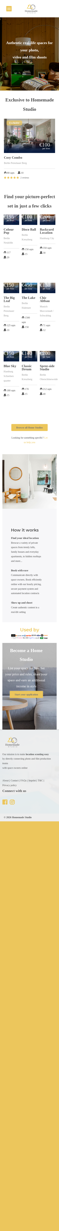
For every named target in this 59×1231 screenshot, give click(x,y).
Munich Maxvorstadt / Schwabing (46, 311)
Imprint (32, 780)
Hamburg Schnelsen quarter (9, 376)
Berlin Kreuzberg (27, 237)
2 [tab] (29, 82)
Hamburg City (47, 238)
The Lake (28, 298)
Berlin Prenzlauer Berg (15, 163)
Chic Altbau (45, 299)
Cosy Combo (13, 157)
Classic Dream (27, 367)
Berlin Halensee (26, 305)
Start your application (26, 694)
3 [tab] (31, 82)
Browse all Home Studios (29, 427)
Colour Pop (9, 231)
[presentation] (5, 140)
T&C (40, 780)
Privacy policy (9, 785)
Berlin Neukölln (8, 240)
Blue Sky (10, 366)
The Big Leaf (9, 299)
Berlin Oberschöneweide (49, 377)
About (5, 780)
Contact (14, 780)
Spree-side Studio (47, 367)
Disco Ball (29, 229)
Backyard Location (47, 231)
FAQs (23, 780)
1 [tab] (26, 82)
